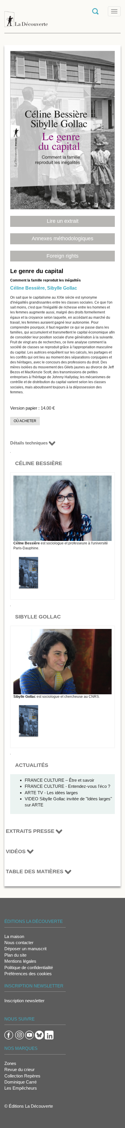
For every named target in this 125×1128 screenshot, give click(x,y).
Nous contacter (18, 942)
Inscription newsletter (24, 1000)
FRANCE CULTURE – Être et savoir (59, 780)
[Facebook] (8, 1034)
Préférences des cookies (28, 973)
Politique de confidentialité (28, 967)
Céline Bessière (27, 288)
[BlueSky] (39, 1034)
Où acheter (25, 421)
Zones (10, 1063)
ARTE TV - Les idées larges (51, 792)
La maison (14, 936)
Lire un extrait (62, 221)
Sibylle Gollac (62, 288)
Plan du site (15, 955)
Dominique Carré (20, 1081)
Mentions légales (20, 961)
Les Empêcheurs (20, 1088)
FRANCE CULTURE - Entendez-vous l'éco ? (67, 786)
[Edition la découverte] (26, 16)
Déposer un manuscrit (25, 948)
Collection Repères (22, 1075)
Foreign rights (62, 256)
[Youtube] (29, 1034)
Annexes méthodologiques (62, 238)
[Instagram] (19, 1034)
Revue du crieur (19, 1069)
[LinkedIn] (49, 1034)
